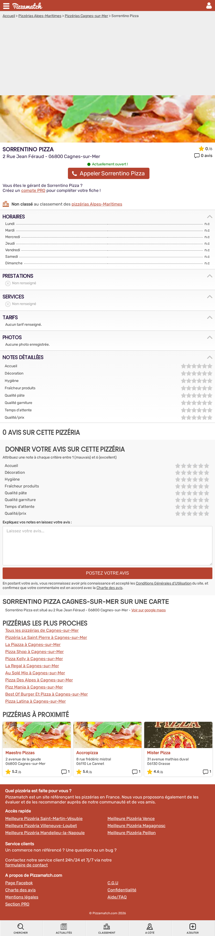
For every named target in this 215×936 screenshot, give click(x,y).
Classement (106, 932)
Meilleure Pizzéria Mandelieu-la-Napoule (45, 832)
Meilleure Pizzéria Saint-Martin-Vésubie (44, 818)
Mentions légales (21, 897)
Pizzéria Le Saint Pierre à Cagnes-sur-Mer (46, 637)
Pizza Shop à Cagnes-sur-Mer (34, 651)
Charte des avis (109, 588)
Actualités (64, 932)
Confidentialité (122, 889)
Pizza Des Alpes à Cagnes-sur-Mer (39, 679)
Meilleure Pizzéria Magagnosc (136, 825)
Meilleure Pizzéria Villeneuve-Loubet (41, 825)
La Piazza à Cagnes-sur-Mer (33, 644)
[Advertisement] (107, 57)
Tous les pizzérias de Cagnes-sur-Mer (42, 630)
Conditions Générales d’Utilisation (163, 583)
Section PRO (17, 904)
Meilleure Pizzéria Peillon (132, 832)
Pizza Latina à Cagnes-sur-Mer (35, 701)
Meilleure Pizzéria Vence (131, 818)
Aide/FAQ (117, 897)
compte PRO (33, 190)
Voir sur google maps (148, 610)
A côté (149, 932)
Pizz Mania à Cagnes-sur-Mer (34, 687)
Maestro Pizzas (20, 752)
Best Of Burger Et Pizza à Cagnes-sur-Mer (46, 694)
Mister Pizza (158, 752)
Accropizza (87, 752)
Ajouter (193, 932)
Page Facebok (19, 882)
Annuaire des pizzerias (28, 5)
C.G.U (113, 882)
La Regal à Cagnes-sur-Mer (32, 665)
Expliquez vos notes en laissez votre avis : (37, 522)
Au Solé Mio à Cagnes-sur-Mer (35, 672)
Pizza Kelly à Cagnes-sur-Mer (34, 658)
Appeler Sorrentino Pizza (112, 173)
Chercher (21, 932)
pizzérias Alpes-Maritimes (97, 204)
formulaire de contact (26, 865)
